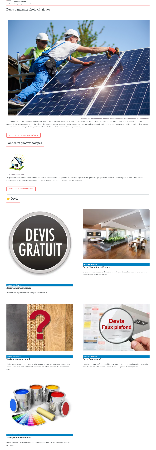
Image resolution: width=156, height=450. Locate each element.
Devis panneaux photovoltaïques (23, 135)
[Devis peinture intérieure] (39, 406)
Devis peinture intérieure (18, 437)
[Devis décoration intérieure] (116, 234)
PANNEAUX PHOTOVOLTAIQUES (21, 189)
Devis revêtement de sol (18, 359)
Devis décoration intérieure (96, 267)
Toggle (4, 4)
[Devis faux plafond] (116, 328)
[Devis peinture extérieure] (39, 245)
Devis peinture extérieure (18, 288)
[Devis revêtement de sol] (39, 328)
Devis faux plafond (92, 359)
